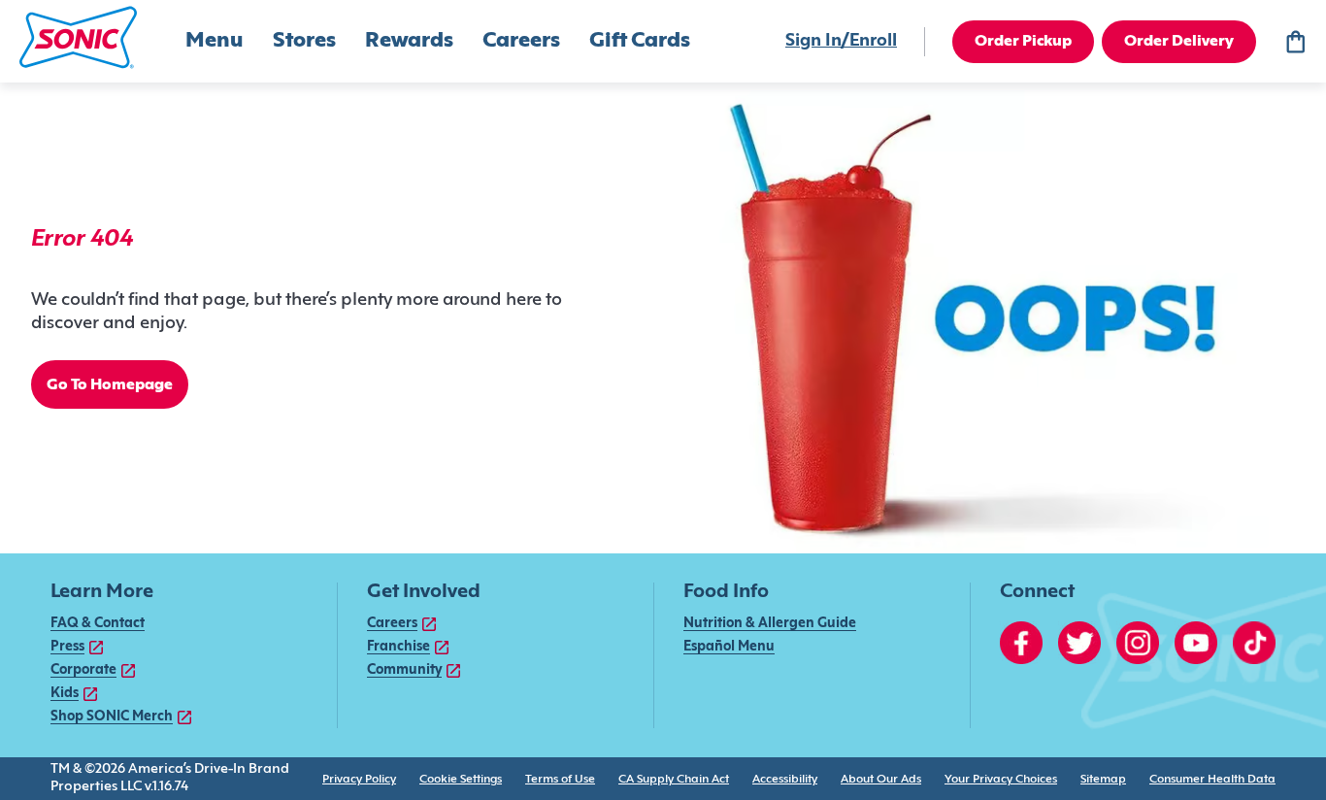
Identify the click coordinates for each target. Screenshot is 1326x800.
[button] (78, 37)
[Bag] (1295, 41)
